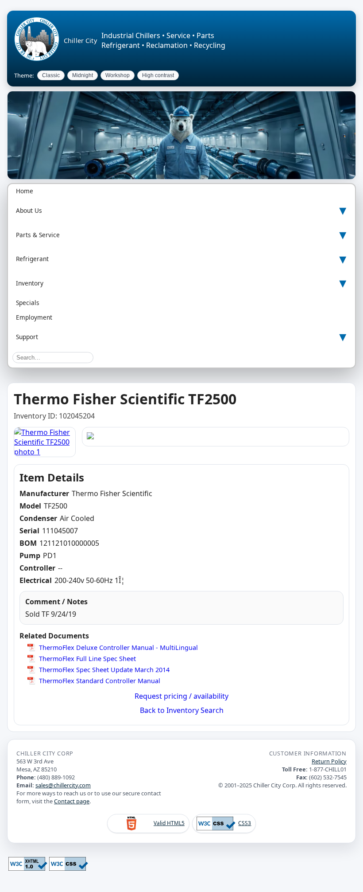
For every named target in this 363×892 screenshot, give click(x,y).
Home (24, 191)
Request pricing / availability (181, 696)
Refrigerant (32, 258)
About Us (29, 210)
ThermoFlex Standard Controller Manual (99, 681)
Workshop (117, 75)
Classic (51, 75)
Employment (34, 317)
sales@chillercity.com (63, 785)
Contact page (71, 801)
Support (27, 337)
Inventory (29, 283)
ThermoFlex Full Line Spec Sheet (87, 658)
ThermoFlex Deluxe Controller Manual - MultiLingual (118, 647)
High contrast (158, 75)
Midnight (82, 75)
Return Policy (329, 761)
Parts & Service (38, 235)
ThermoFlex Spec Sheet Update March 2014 (104, 669)
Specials (27, 302)
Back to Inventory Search (182, 710)
